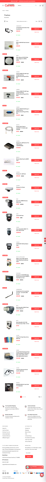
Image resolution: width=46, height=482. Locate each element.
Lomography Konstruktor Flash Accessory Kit (22, 28)
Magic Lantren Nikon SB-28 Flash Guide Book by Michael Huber (22, 260)
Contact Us (27, 428)
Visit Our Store (5, 430)
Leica (17, 213)
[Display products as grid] (41, 21)
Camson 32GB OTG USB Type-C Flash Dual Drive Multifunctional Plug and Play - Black (22, 93)
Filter (7, 21)
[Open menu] (3, 5)
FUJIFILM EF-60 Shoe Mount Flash (22, 244)
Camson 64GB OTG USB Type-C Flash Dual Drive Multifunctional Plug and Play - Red (22, 75)
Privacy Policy (4, 478)
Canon (17, 227)
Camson (17, 71)
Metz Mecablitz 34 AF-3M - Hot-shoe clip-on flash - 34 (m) (22, 323)
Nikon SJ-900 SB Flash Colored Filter (22, 43)
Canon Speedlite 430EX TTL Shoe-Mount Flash (22, 229)
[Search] (35, 5)
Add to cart (36, 28)
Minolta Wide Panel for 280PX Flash (22, 159)
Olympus (18, 141)
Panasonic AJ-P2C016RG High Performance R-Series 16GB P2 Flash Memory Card (22, 276)
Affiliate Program (6, 437)
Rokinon (18, 382)
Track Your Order (28, 439)
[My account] (40, 5)
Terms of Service (28, 441)
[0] (42, 5)
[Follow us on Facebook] (3, 473)
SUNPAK (17, 350)
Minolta (17, 157)
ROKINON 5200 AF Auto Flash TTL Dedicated (22, 385)
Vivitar (17, 335)
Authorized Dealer (6, 434)
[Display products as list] (39, 21)
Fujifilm (17, 242)
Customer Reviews (6, 435)
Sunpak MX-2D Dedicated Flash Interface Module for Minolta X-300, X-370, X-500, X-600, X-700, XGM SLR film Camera (22, 354)
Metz (17, 305)
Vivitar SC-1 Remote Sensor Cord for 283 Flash (22, 370)
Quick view (36, 32)
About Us (4, 428)
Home (3, 10)
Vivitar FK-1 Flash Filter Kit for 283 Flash (22, 337)
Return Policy (28, 432)
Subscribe (29, 456)
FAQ (26, 434)
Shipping (27, 430)
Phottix (17, 124)
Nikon (17, 40)
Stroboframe (19, 289)
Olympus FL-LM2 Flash (21, 173)
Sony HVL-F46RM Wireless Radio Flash (22, 201)
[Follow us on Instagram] (8, 473)
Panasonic (18, 273)
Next (39, 396)
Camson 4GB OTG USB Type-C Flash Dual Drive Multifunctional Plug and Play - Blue (22, 111)
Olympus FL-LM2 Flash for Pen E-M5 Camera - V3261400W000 (22, 144)
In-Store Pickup (28, 435)
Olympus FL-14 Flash (20, 187)
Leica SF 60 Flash (19, 215)
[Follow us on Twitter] (5, 473)
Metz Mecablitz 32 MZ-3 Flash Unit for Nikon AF (22, 308)
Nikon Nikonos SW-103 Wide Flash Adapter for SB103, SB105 (22, 59)
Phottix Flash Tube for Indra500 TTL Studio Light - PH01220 (22, 128)
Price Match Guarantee (30, 437)
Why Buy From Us (6, 432)
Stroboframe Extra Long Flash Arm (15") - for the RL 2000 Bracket (22, 293)
